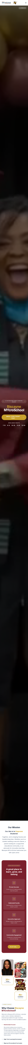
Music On (23, 8)
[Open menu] (25, 2)
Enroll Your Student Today (13, 417)
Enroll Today (13, 946)
